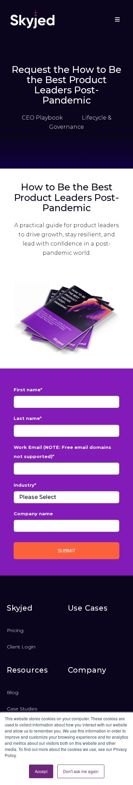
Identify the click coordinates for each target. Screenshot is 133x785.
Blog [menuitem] (12, 692)
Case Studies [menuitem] (22, 709)
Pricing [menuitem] (15, 630)
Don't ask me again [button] (81, 771)
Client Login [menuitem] (21, 647)
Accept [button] (41, 771)
